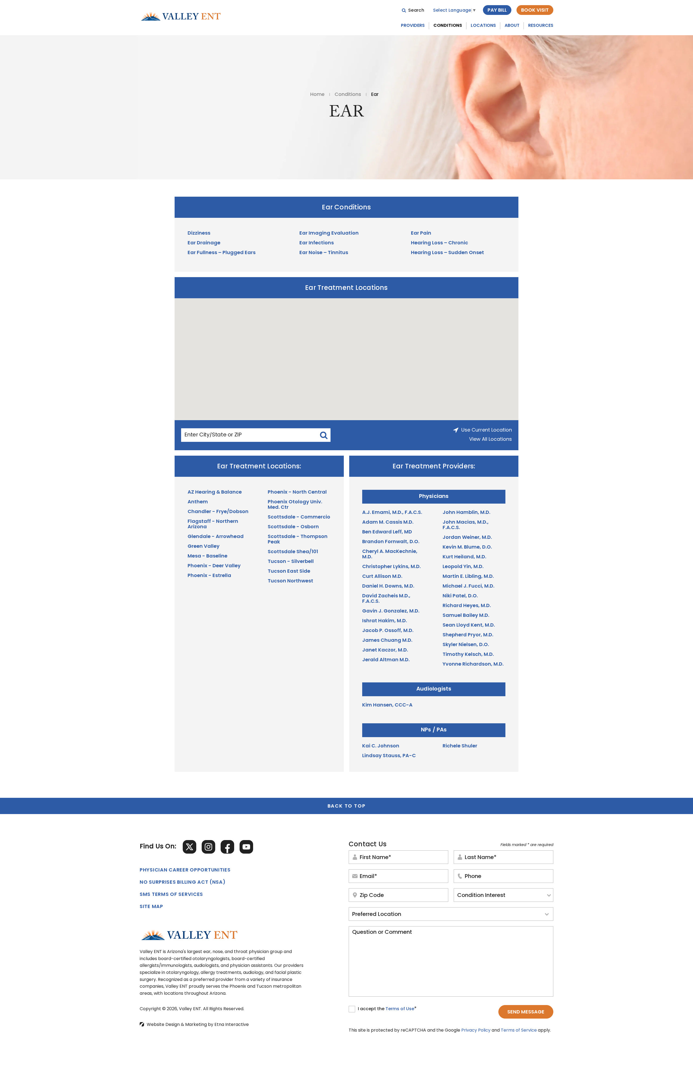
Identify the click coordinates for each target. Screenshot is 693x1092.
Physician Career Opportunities (185, 870)
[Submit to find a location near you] (324, 435)
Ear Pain (421, 233)
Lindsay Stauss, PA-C (389, 756)
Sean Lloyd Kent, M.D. (469, 625)
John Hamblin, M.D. (466, 512)
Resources (540, 26)
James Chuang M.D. (387, 640)
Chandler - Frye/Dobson (218, 512)
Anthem (198, 502)
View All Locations (490, 439)
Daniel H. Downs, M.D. (388, 586)
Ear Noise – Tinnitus (323, 253)
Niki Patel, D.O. (460, 596)
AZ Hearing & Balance (215, 492)
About (512, 26)
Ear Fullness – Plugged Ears (222, 253)
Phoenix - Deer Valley (214, 566)
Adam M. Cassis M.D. (387, 522)
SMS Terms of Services (171, 894)
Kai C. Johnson (380, 746)
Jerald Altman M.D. (386, 660)
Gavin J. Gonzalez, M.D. (390, 611)
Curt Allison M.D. (382, 576)
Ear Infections (316, 243)
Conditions (447, 26)
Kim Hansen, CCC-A (387, 705)
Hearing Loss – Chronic (439, 243)
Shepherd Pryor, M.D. (468, 635)
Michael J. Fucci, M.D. (468, 586)
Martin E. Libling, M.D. (468, 576)
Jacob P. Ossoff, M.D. (387, 630)
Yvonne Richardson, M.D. (473, 664)
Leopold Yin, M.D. (463, 567)
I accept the (371, 1010)
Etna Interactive (231, 1025)
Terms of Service (519, 1030)
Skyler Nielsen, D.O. (466, 645)
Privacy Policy (476, 1030)
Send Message (525, 1012)
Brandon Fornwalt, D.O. (390, 542)
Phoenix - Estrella (209, 575)
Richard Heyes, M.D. (467, 606)
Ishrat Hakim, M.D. (384, 621)
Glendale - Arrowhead (216, 536)
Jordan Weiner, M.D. (467, 537)
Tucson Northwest (290, 581)
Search (416, 10)
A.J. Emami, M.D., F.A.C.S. (392, 512)
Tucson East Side (289, 571)
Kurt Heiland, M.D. (464, 557)
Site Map (151, 907)
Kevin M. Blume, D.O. (467, 547)
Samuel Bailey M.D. (466, 615)
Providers (413, 26)
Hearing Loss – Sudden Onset (447, 253)
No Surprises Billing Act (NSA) (183, 882)
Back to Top (347, 806)
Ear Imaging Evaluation (329, 233)
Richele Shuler (460, 746)
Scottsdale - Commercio (299, 517)
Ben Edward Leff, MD (387, 532)
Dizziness (199, 233)
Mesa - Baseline (207, 556)
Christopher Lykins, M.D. (391, 567)
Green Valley (204, 546)
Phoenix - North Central (297, 492)
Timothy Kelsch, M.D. (468, 654)
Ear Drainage (204, 243)
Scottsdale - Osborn (293, 527)
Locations (483, 26)
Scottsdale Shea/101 (293, 552)
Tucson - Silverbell (291, 561)
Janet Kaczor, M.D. (385, 650)
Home (317, 94)
